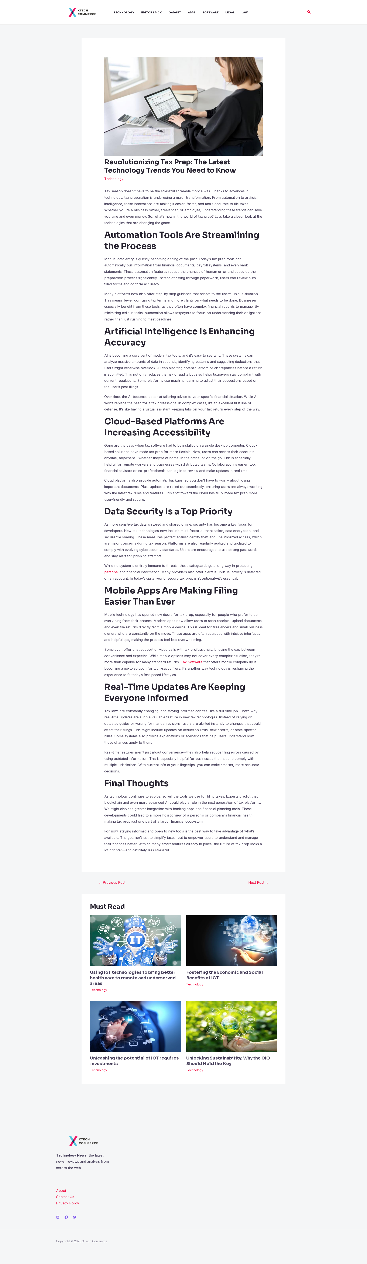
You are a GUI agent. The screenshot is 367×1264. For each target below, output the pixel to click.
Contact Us (65, 1197)
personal (111, 572)
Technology (123, 12)
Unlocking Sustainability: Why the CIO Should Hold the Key (228, 1060)
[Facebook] (66, 1217)
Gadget (175, 12)
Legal (230, 12)
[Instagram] (57, 1217)
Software (210, 12)
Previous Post (111, 882)
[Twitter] (74, 1217)
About (61, 1190)
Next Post (258, 882)
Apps (192, 12)
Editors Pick (151, 12)
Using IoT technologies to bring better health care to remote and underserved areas (133, 978)
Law (244, 12)
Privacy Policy (67, 1203)
